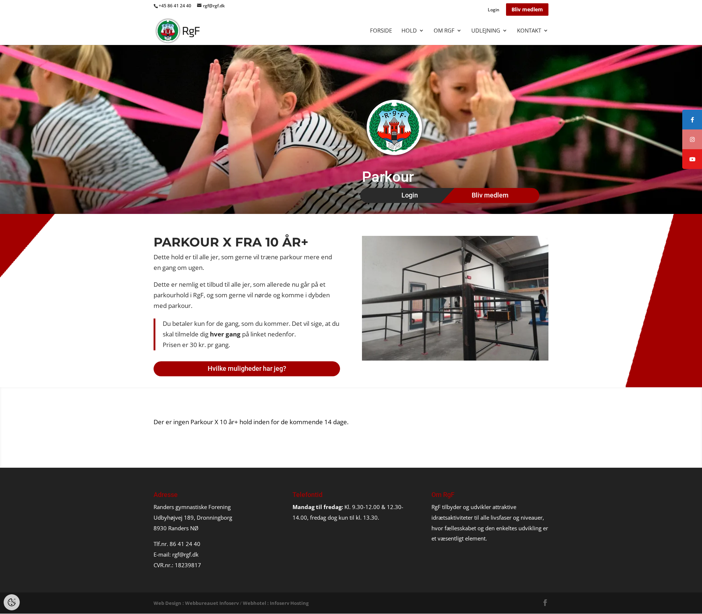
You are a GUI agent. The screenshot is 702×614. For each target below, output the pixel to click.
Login (493, 10)
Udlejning (485, 31)
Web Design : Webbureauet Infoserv (196, 603)
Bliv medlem (527, 9)
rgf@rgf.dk (185, 554)
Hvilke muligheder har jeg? (247, 368)
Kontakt (529, 31)
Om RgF (444, 31)
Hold (409, 31)
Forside (381, 31)
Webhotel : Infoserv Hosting (276, 603)
